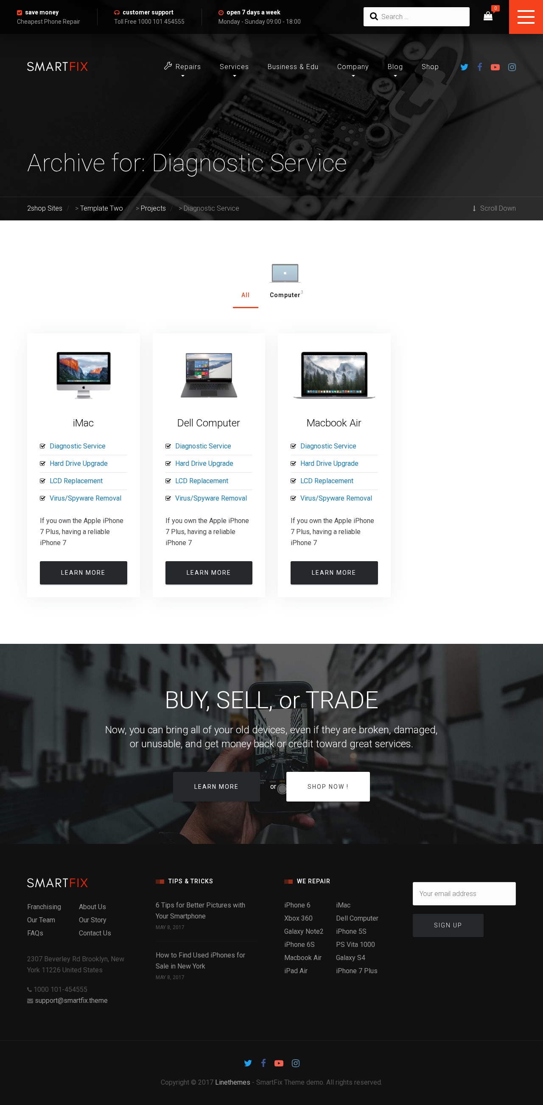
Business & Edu (293, 67)
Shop (430, 67)
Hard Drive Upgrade (79, 463)
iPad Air (296, 971)
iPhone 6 (297, 905)
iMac (83, 423)
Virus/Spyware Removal (85, 498)
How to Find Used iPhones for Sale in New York (200, 960)
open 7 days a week (253, 12)
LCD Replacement (76, 481)
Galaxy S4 (350, 958)
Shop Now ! (328, 786)
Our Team (41, 920)
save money (42, 12)
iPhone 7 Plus (357, 971)
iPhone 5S (351, 931)
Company (353, 67)
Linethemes (232, 1082)
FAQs (35, 933)
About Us (92, 907)
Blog (395, 67)
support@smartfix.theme (71, 1000)
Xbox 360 (298, 918)
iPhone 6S (299, 945)
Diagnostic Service (78, 446)
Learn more (83, 572)
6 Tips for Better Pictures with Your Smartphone (200, 910)
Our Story (92, 920)
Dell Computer (208, 423)
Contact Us (95, 933)
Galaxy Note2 (304, 931)
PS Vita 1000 (355, 945)
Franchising (44, 907)
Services (234, 67)
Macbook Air (334, 423)
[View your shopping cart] (488, 17)
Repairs (188, 67)
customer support (148, 12)
